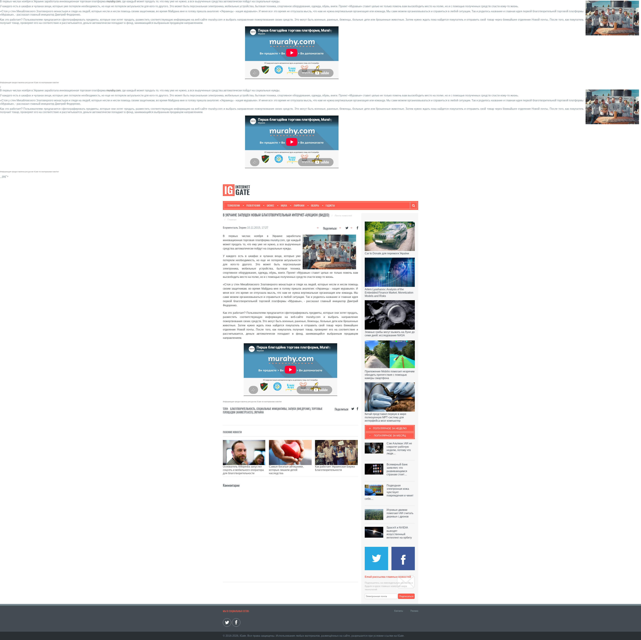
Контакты (398, 610)
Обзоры (315, 205)
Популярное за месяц (390, 435)
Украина (259, 412)
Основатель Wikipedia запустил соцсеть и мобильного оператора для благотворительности (243, 470)
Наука (284, 205)
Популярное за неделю (390, 428)
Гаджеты (330, 205)
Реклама (414, 610)
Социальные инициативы (271, 409)
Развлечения (253, 205)
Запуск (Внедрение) (299, 409)
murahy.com (113, 1)
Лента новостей (343, 215)
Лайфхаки (299, 205)
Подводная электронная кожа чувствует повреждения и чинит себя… (389, 492)
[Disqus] (290, 530)
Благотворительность (242, 409)
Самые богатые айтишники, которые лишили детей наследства (286, 470)
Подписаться (406, 596)
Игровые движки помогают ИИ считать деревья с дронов (400, 513)
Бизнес (270, 205)
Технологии (233, 205)
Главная (232, 219)
